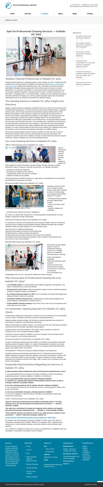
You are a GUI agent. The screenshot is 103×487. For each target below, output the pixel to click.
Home (28, 446)
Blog (27, 453)
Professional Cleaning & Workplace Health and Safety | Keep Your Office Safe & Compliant (85, 74)
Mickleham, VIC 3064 (51, 457)
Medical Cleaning (31, 477)
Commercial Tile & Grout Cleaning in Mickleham (84, 83)
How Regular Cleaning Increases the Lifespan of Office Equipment (84, 45)
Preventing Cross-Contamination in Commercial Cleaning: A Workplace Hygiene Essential (85, 63)
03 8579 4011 (50, 452)
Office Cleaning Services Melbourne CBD (31, 459)
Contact (28, 450)
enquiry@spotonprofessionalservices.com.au (53, 465)
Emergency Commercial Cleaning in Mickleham (83, 37)
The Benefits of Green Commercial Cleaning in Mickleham (83, 54)
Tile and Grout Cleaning (30, 472)
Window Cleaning (32, 464)
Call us (7, 429)
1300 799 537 (50, 449)
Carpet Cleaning (31, 468)
